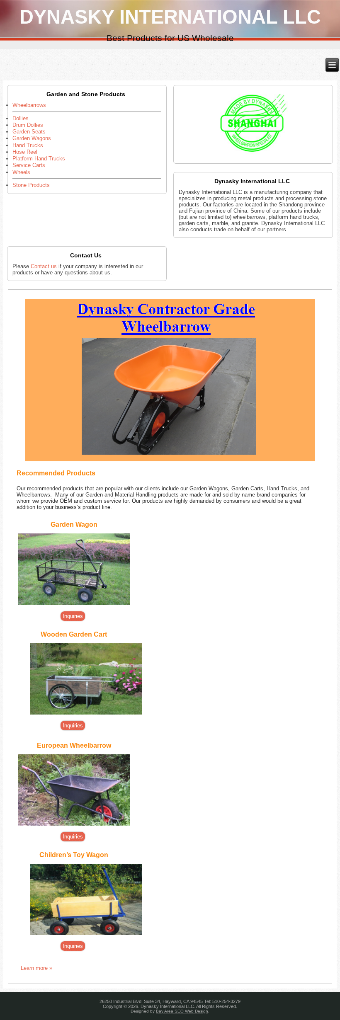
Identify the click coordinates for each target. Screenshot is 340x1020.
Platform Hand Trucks (38, 158)
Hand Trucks (27, 145)
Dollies (20, 118)
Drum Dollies (27, 125)
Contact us (44, 266)
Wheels (21, 172)
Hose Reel (24, 152)
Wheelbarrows (29, 105)
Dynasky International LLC (170, 17)
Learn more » (36, 968)
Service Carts (28, 165)
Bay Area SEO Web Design (182, 1011)
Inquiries (73, 616)
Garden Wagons (31, 138)
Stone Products (31, 185)
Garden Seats (29, 131)
